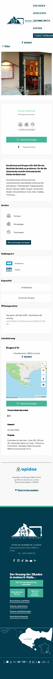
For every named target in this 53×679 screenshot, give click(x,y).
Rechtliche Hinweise (19, 616)
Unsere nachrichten (19, 606)
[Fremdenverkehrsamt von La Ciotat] (15, 21)
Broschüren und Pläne (19, 600)
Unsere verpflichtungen (20, 611)
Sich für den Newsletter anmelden (26, 583)
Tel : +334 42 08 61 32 (26, 553)
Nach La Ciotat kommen (35, 593)
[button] (29, 20)
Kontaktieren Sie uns (17, 593)
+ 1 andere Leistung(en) (26, 129)
